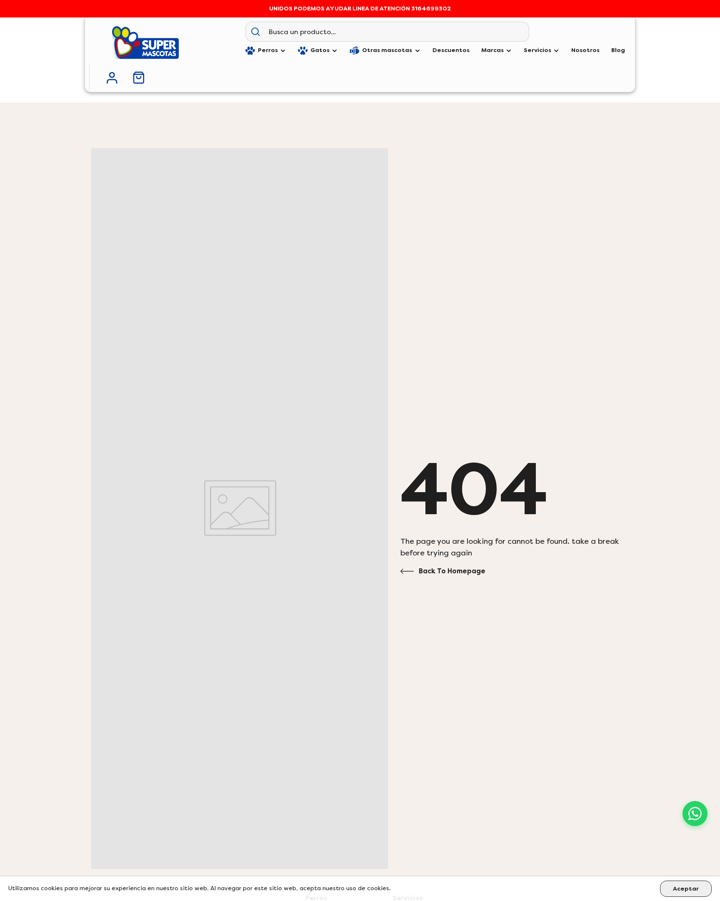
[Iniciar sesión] (112, 78)
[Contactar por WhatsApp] (695, 813)
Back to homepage (452, 571)
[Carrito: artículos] (139, 78)
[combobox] (397, 31)
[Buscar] (255, 31)
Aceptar (686, 888)
